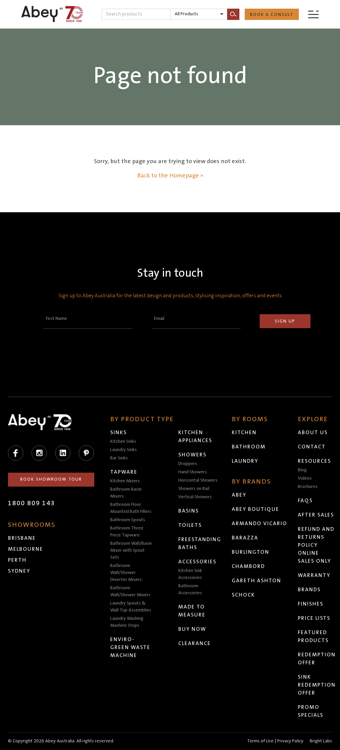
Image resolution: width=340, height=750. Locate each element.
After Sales (316, 515)
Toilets (190, 525)
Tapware (123, 472)
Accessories (197, 562)
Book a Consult (272, 14)
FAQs (305, 501)
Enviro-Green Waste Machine (130, 647)
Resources (314, 461)
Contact (312, 447)
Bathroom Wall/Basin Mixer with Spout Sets (131, 550)
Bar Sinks (119, 458)
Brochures (308, 486)
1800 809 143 (31, 503)
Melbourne (25, 549)
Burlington (250, 552)
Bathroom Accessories (190, 589)
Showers (192, 455)
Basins (188, 511)
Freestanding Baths (199, 543)
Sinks (118, 432)
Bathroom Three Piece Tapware (126, 531)
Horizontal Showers (197, 480)
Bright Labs (321, 741)
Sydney (19, 571)
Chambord (248, 566)
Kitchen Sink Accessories (190, 574)
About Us (313, 432)
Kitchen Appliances (195, 436)
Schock (243, 595)
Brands (309, 590)
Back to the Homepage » (170, 175)
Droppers (187, 463)
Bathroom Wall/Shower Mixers (130, 591)
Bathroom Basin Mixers (125, 493)
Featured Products (313, 636)
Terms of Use (260, 741)
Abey (239, 495)
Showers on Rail (193, 488)
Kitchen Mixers (125, 481)
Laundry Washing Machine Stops (126, 622)
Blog (302, 470)
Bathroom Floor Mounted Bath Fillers (130, 508)
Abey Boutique (255, 509)
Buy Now (192, 629)
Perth (17, 560)
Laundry (245, 461)
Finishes (310, 604)
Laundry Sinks (123, 449)
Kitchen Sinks (123, 441)
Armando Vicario (259, 523)
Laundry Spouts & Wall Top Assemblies (130, 607)
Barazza (245, 538)
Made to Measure (192, 611)
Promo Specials (310, 711)
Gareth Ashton (256, 581)
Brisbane (22, 538)
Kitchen (244, 432)
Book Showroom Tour (51, 479)
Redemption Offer (317, 659)
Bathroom (249, 447)
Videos (305, 478)
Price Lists (314, 618)
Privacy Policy (290, 741)
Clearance (194, 643)
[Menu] (313, 14)
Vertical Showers (195, 497)
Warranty (314, 575)
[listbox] (199, 14)
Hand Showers (192, 472)
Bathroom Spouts (127, 519)
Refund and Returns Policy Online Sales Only (316, 545)
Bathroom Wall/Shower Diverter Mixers (126, 572)
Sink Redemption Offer (317, 685)
